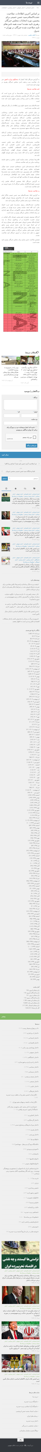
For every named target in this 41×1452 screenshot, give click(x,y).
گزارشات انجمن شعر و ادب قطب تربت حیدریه (21, 1095)
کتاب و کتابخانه (33, 1207)
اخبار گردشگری (32, 1120)
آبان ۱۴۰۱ (36, 745)
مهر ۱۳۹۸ (36, 838)
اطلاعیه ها (34, 1139)
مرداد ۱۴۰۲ (35, 722)
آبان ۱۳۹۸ (36, 835)
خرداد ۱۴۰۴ (35, 666)
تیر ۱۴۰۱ (36, 755)
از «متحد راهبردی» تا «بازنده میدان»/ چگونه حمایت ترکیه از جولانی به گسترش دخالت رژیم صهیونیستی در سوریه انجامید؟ (25, 519)
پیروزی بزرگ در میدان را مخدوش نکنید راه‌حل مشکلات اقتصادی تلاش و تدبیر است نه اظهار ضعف (25, 567)
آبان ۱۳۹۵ (36, 926)
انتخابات (4, 8)
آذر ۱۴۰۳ (36, 681)
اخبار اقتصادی (27, 494)
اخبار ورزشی (33, 1135)
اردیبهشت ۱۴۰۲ (34, 729)
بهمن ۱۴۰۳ (35, 676)
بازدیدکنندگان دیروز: (32, 998)
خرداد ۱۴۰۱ (35, 757)
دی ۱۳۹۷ (36, 861)
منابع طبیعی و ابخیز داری (30, 1222)
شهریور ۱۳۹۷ (35, 871)
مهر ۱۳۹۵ (36, 929)
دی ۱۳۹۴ (36, 952)
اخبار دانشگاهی (33, 1057)
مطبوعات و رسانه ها (17, 496)
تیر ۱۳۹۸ (36, 846)
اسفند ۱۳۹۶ (35, 886)
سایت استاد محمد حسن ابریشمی (27, 1411)
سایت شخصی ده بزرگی (30, 1426)
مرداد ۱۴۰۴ (35, 661)
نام (18, 412)
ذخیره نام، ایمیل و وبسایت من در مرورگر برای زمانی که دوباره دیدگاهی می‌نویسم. (22, 428)
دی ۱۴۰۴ (36, 649)
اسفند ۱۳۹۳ (35, 977)
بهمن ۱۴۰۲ (35, 707)
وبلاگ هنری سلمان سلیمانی (28, 1431)
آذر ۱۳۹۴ (36, 954)
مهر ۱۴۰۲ (36, 717)
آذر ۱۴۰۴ (36, 651)
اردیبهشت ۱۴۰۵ (34, 641)
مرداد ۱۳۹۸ (35, 843)
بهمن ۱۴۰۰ (35, 767)
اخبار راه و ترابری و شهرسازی (28, 1062)
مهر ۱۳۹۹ (36, 808)
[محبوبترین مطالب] (15, 488)
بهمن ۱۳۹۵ (35, 919)
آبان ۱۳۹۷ (36, 866)
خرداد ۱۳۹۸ (35, 848)
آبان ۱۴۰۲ (36, 714)
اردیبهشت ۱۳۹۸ (34, 851)
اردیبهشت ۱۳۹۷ (34, 881)
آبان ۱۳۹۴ (36, 957)
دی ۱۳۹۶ (36, 891)
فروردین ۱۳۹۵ (34, 944)
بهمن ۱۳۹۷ (35, 858)
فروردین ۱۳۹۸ (34, 853)
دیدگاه (35, 397)
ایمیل (35, 412)
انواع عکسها (34, 1159)
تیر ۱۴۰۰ (36, 785)
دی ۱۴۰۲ (36, 709)
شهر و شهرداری (32, 1193)
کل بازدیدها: (35, 1008)
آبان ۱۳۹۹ (36, 805)
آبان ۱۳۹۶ (36, 896)
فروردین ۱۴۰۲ (34, 732)
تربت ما (29, 2)
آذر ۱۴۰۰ (36, 772)
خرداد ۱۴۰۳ (35, 697)
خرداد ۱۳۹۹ (35, 818)
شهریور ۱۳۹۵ (35, 931)
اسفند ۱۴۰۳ (35, 674)
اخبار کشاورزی (33, 1115)
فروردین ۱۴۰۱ (34, 762)
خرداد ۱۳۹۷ (35, 878)
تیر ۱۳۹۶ (36, 906)
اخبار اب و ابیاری (32, 1033)
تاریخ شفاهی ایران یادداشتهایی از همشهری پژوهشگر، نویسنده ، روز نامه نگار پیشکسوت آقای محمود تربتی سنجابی (21, 1171)
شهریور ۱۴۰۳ (35, 689)
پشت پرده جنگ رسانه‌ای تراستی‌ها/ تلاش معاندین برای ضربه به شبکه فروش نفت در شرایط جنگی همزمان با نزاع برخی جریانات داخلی (21, 586)
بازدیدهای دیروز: (34, 995)
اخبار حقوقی (20, 8)
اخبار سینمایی (33, 1072)
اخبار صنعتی (31, 546)
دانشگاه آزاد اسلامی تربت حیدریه (27, 1406)
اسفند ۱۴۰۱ (35, 734)
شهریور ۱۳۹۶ (35, 901)
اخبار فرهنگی (33, 1091)
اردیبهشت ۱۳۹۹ (34, 820)
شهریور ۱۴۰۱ (35, 750)
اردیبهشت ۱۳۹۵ (34, 941)
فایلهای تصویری (32, 1198)
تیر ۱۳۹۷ (36, 876)
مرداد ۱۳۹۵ (35, 934)
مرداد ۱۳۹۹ (35, 813)
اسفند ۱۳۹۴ (35, 946)
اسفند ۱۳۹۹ (35, 795)
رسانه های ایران (32, 1416)
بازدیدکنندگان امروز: (32, 993)
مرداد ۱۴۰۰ (35, 782)
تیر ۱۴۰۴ (36, 664)
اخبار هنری (34, 1130)
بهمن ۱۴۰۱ (35, 737)
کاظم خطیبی (32, 35)
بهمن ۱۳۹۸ (35, 828)
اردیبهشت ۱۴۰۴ (34, 669)
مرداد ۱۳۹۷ (35, 873)
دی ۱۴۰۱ (36, 740)
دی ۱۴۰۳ (36, 679)
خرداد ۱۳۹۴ (35, 969)
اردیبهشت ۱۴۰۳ (34, 699)
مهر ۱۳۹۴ (36, 959)
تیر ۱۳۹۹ (36, 815)
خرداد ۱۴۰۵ (35, 639)
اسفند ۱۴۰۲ (35, 704)
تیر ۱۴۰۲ (36, 724)
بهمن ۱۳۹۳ (35, 979)
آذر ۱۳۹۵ (36, 924)
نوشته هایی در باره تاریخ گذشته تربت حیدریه (23, 1232)
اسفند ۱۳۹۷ (35, 856)
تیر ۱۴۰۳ (36, 694)
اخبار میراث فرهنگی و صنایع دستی (26, 1125)
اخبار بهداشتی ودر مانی (30, 1048)
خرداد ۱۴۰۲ (35, 727)
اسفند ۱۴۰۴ (35, 644)
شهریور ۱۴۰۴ (35, 659)
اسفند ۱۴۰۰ (35, 765)
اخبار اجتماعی (30, 8)
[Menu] (38, 2)
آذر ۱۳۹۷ (36, 863)
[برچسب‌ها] (34, 488)
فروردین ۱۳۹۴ (34, 974)
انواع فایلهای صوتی (31, 1164)
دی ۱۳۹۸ (36, 830)
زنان (36, 1183)
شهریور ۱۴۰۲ (35, 719)
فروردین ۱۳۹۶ (34, 914)
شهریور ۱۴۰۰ (35, 780)
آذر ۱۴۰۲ (36, 712)
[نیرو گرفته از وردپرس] (25, 1445)
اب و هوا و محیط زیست (30, 1028)
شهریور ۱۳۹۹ (35, 810)
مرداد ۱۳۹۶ (35, 904)
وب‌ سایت (34, 419)
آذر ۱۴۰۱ (36, 742)
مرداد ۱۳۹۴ (35, 964)
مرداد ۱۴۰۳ (35, 692)
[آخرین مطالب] (6, 488)
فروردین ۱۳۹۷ (34, 883)
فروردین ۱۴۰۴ (34, 671)
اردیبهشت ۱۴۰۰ (34, 790)
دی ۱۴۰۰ (36, 770)
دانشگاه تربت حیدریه (31, 1402)
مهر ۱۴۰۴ (36, 656)
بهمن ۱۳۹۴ (35, 949)
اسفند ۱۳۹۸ (35, 825)
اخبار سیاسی (12, 8)
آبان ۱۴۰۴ (36, 654)
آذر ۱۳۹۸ (36, 833)
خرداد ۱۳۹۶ (35, 909)
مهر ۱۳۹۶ (36, 899)
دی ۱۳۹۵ (36, 921)
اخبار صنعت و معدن (29, 496)
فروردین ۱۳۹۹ (34, 823)
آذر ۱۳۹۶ (36, 893)
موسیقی (35, 1227)
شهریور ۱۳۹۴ (35, 962)
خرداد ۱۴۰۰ (35, 787)
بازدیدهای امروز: (34, 990)
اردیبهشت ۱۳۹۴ (34, 972)
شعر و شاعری (33, 1188)
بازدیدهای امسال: (33, 1005)
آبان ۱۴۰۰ (36, 775)
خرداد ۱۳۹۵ (35, 939)
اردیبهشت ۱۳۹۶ (34, 911)
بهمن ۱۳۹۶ (35, 888)
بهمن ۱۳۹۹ (35, 798)
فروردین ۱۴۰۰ (34, 793)
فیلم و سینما (33, 1203)
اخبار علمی (34, 1086)
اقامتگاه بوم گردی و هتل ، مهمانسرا (26, 1144)
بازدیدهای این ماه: (33, 1003)
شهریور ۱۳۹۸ (35, 840)
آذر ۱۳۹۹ (36, 803)
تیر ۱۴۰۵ (36, 636)
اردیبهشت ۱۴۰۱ (34, 760)
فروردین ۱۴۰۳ (34, 702)
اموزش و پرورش (32, 1149)
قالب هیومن (11, 1445)
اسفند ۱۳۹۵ (35, 916)
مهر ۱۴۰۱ (36, 747)
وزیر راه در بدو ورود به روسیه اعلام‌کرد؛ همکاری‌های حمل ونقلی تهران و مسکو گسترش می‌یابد (10, 372)
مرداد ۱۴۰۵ (35, 634)
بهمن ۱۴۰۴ (35, 646)
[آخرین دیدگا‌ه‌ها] (25, 488)
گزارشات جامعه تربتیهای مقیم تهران (24, 1102)
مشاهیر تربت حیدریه (31, 1212)
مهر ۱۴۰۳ (36, 687)
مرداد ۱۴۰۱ (35, 752)
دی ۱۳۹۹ (36, 800)
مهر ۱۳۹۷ (36, 868)
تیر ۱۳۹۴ (36, 967)
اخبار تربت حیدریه (32, 1421)
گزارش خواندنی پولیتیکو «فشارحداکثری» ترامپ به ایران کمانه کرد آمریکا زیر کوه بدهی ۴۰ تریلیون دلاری (26, 535)
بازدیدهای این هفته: (33, 1000)
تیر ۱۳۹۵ (36, 936)
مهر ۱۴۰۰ (36, 777)
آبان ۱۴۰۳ (36, 684)
